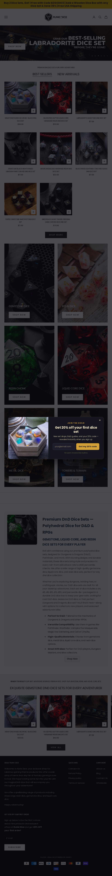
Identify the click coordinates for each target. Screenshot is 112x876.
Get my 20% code (88, 446)
